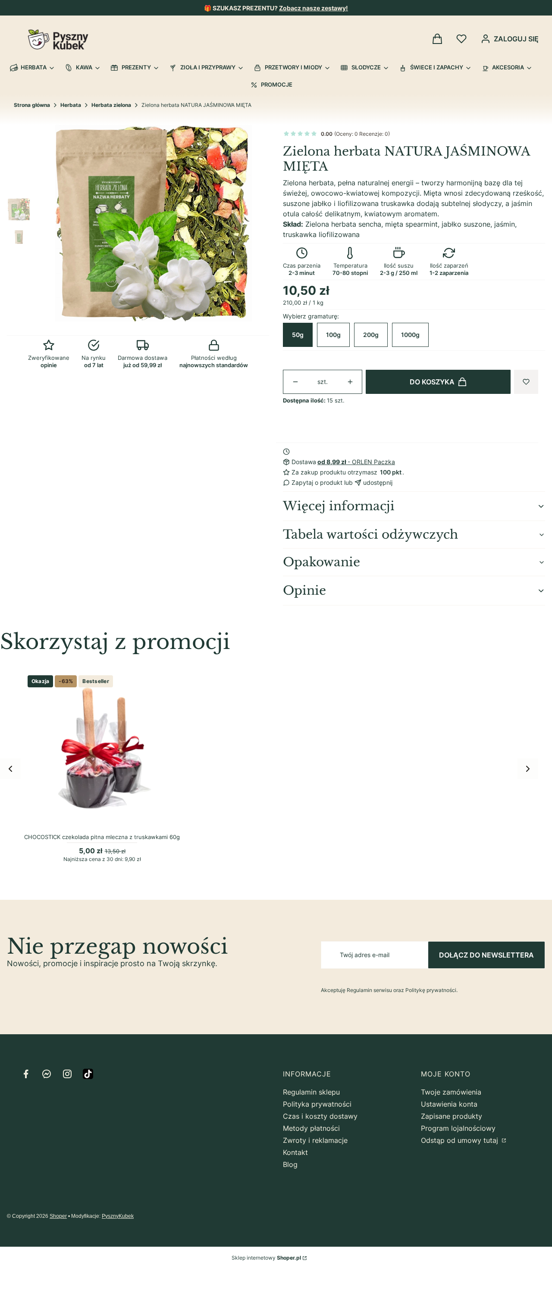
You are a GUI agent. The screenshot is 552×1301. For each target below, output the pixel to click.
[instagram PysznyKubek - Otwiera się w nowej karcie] (67, 1074)
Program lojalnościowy (458, 1128)
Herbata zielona (111, 105)
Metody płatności (311, 1128)
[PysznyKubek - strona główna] (58, 39)
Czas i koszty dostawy (320, 1116)
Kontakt (295, 1152)
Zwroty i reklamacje (315, 1140)
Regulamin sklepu (311, 1092)
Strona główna (32, 105)
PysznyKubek (118, 1216)
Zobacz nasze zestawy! (313, 8)
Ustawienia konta (449, 1104)
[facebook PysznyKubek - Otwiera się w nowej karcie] (26, 1074)
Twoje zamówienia (451, 1092)
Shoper (58, 1216)
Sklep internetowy (266, 1257)
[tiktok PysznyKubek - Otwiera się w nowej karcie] (88, 1074)
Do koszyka (432, 382)
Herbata (70, 105)
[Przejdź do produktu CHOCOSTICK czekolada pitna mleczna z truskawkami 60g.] (102, 749)
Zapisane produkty (451, 1116)
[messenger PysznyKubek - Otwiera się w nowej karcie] (46, 1074)
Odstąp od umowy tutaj (460, 1140)
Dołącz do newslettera (486, 955)
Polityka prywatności (317, 1104)
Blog (290, 1164)
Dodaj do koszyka (96, 820)
